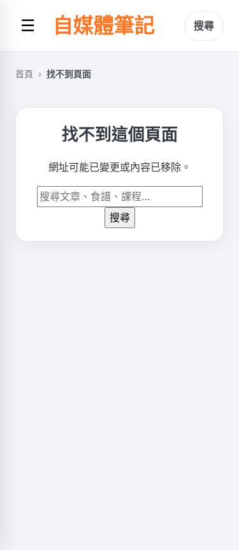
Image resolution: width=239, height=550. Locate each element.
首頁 (24, 73)
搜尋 (204, 25)
